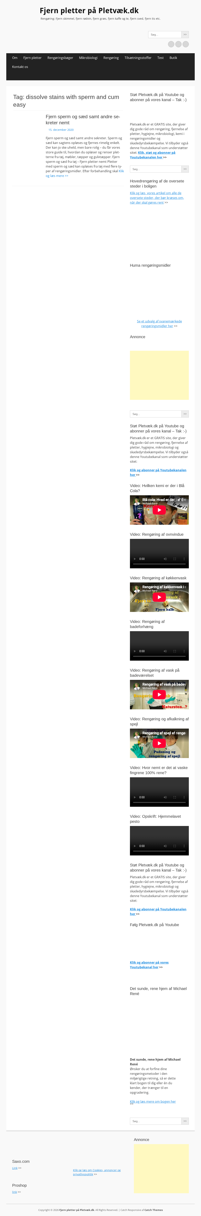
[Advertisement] (159, 375)
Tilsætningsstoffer (138, 58)
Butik (173, 58)
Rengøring (111, 58)
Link (14, 1168)
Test (160, 58)
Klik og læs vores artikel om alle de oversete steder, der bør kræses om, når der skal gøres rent (157, 198)
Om (14, 58)
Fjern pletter (32, 58)
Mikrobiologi (88, 58)
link (14, 1192)
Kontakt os (20, 67)
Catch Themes (153, 1210)
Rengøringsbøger (60, 58)
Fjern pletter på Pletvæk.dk (89, 10)
